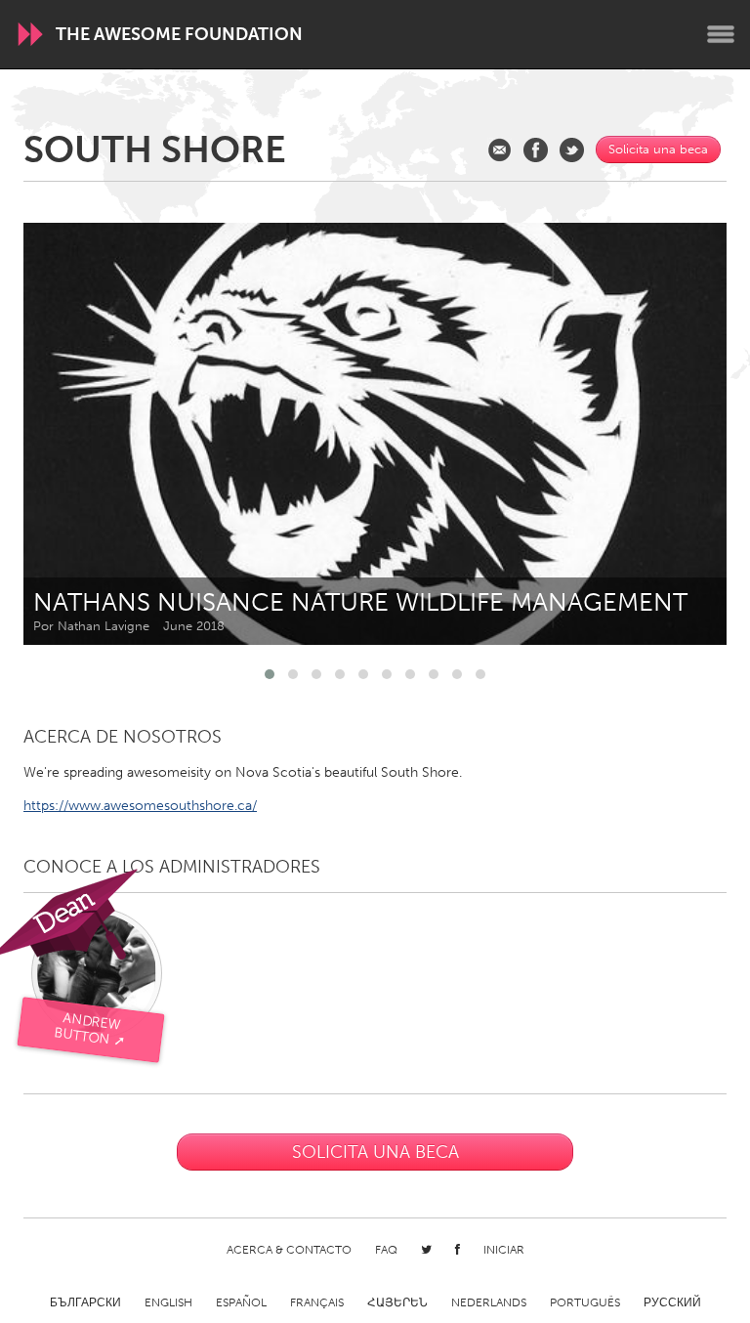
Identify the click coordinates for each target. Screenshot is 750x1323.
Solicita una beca (658, 149)
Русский (672, 1302)
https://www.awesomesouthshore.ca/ (140, 805)
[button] (269, 674)
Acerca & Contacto (289, 1250)
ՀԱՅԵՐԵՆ (397, 1302)
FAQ (386, 1250)
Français (317, 1302)
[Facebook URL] (535, 150)
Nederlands (488, 1302)
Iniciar (503, 1250)
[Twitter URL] (572, 150)
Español (241, 1302)
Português (585, 1302)
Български (85, 1302)
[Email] (499, 150)
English (168, 1302)
